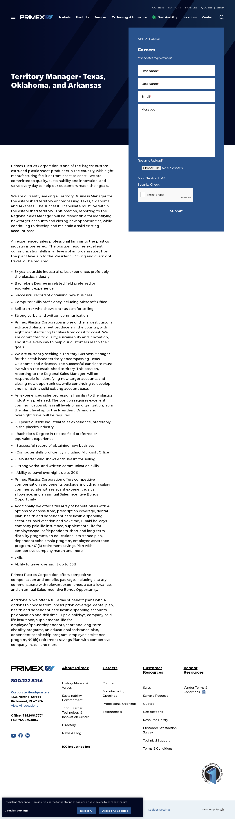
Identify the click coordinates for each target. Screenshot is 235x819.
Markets (64, 17)
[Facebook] (20, 735)
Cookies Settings (159, 809)
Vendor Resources (194, 670)
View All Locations (24, 705)
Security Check (149, 184)
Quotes (207, 7)
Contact (208, 17)
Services (100, 17)
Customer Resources (153, 670)
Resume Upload (150, 160)
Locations (190, 17)
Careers (158, 7)
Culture (108, 683)
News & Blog (71, 733)
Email (146, 96)
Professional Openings (120, 704)
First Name (150, 71)
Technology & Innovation (129, 17)
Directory (69, 725)
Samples (191, 7)
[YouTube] (13, 736)
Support (174, 7)
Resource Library (155, 720)
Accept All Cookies (115, 810)
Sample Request (155, 695)
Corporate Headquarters (30, 692)
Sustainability (167, 17)
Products (82, 17)
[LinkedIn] (27, 735)
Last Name (150, 84)
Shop (220, 7)
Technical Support (156, 740)
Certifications (153, 712)
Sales (147, 687)
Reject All (86, 810)
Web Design (209, 809)
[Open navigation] (13, 17)
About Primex (75, 668)
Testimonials (112, 712)
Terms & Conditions (158, 748)
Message (148, 109)
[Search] (222, 17)
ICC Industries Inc (76, 747)
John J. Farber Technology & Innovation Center (75, 712)
